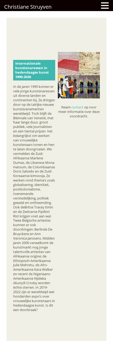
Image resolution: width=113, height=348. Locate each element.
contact (77, 107)
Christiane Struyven (28, 6)
